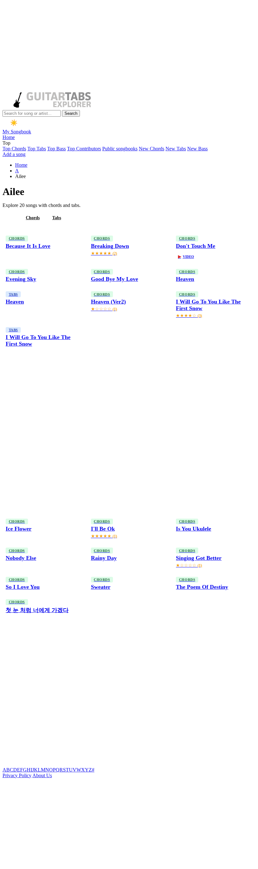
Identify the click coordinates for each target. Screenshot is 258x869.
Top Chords (14, 148)
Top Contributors (84, 148)
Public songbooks (119, 148)
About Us (42, 775)
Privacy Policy (17, 775)
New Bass (197, 148)
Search (70, 113)
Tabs (56, 217)
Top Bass (56, 148)
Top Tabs (36, 148)
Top (6, 143)
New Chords (151, 148)
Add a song (14, 154)
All (10, 217)
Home (9, 137)
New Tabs (175, 148)
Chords (33, 217)
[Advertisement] (128, 47)
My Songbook (17, 131)
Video (186, 256)
